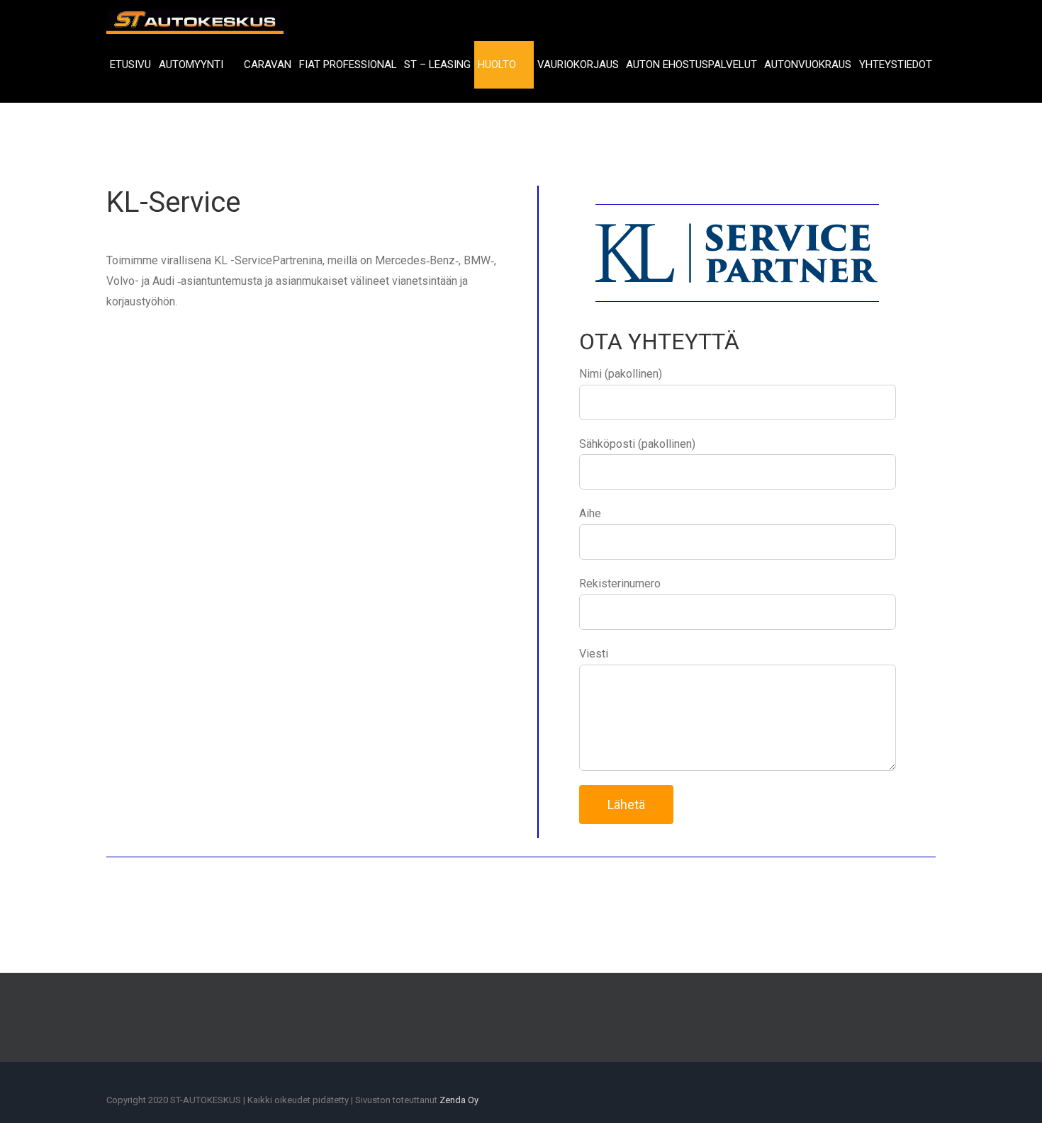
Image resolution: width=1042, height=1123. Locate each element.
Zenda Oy (458, 1100)
